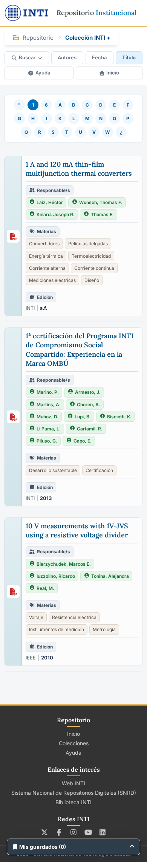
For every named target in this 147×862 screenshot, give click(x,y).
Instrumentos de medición (56, 629)
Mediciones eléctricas (52, 280)
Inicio (112, 73)
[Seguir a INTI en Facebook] (59, 832)
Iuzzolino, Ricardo (56, 576)
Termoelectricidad (91, 256)
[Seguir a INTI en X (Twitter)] (44, 832)
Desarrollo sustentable (53, 470)
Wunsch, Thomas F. (100, 202)
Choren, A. (88, 404)
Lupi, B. (83, 416)
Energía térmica (46, 256)
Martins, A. (49, 404)
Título (129, 57)
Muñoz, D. (47, 416)
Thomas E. (102, 214)
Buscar (27, 57)
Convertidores (44, 243)
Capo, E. (83, 441)
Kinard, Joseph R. (56, 214)
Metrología (104, 629)
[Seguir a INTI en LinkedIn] (102, 832)
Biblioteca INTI (73, 802)
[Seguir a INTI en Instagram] (73, 832)
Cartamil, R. (90, 429)
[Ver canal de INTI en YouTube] (88, 832)
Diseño (91, 280)
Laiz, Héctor (50, 202)
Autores (67, 57)
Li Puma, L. (49, 429)
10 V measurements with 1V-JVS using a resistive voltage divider (77, 530)
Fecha (99, 57)
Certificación (99, 470)
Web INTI (73, 783)
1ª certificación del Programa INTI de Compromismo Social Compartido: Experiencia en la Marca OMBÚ (80, 349)
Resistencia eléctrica (74, 617)
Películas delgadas (88, 243)
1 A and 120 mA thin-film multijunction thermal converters (79, 169)
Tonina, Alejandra (110, 576)
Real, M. (45, 588)
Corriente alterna (47, 268)
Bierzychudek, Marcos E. (64, 564)
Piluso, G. (47, 441)
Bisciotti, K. (119, 416)
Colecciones (74, 743)
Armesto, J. (88, 392)
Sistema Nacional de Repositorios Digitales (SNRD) (73, 792)
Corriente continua (94, 268)
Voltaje (36, 617)
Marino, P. (48, 392)
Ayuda (42, 73)
